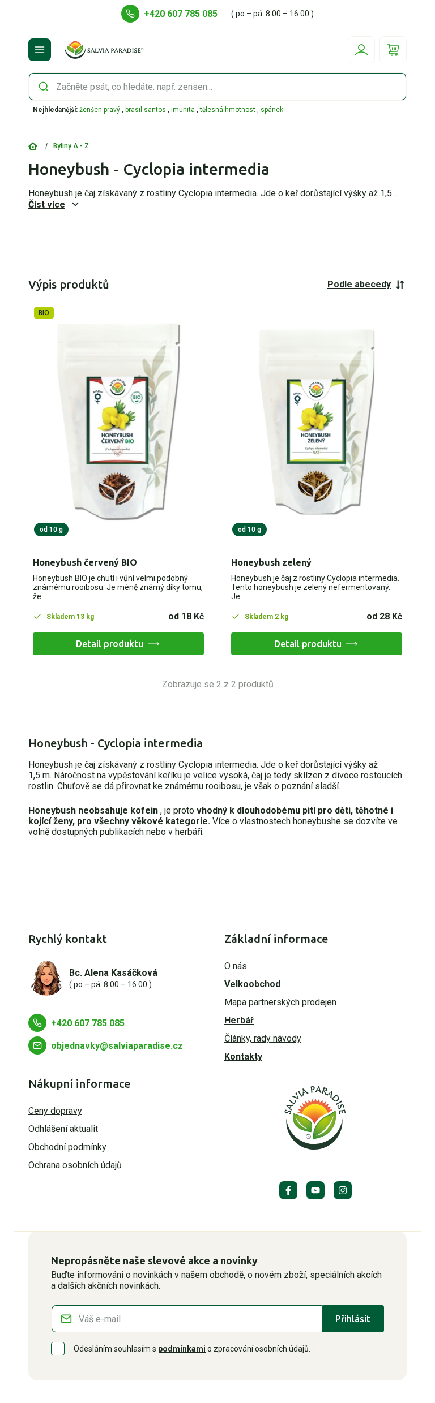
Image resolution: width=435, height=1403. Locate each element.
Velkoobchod (252, 984)
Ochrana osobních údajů (75, 1165)
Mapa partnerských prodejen (280, 1002)
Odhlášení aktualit (63, 1129)
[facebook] (288, 1190)
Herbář (239, 1020)
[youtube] (315, 1190)
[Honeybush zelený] (317, 421)
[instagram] (343, 1190)
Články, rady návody (262, 1038)
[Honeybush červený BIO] (118, 421)
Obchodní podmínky (67, 1147)
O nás (235, 966)
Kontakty (243, 1056)
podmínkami (182, 1348)
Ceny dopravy (55, 1110)
